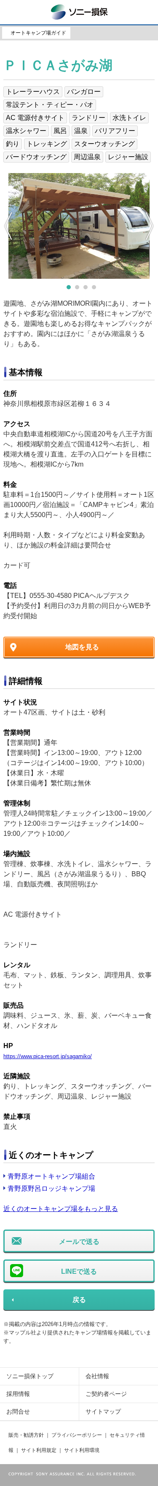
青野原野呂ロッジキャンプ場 (51, 1188)
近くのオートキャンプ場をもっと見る (60, 1208)
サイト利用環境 (81, 1450)
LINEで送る (79, 1271)
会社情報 (97, 1376)
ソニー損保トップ (30, 1376)
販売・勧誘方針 (26, 1435)
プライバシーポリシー (76, 1435)
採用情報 (18, 1393)
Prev (8, 226)
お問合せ (18, 1411)
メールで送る (79, 1241)
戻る (79, 1299)
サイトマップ (103, 1411)
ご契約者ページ (106, 1393)
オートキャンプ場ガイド (38, 33)
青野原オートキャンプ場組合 (51, 1176)
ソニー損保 (79, 11)
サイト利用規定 (38, 1450)
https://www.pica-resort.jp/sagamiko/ (47, 1056)
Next (150, 226)
